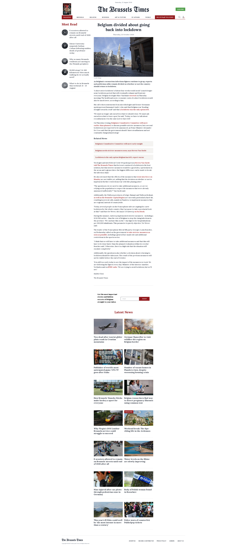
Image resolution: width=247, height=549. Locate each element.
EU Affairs (136, 17)
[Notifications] (183, 17)
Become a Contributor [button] (146, 541)
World (148, 17)
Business (105, 17)
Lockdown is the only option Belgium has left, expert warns (119, 157)
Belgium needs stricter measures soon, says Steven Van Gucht (120, 150)
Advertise (132, 541)
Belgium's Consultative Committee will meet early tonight (119, 144)
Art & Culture (120, 17)
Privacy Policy (161, 541)
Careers (171, 541)
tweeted (132, 96)
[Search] (179, 17)
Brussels (80, 17)
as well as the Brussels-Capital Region (109, 198)
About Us (181, 541)
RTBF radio (112, 267)
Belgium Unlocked (164, 17)
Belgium (93, 17)
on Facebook (139, 212)
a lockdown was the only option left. (134, 110)
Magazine (67, 17)
